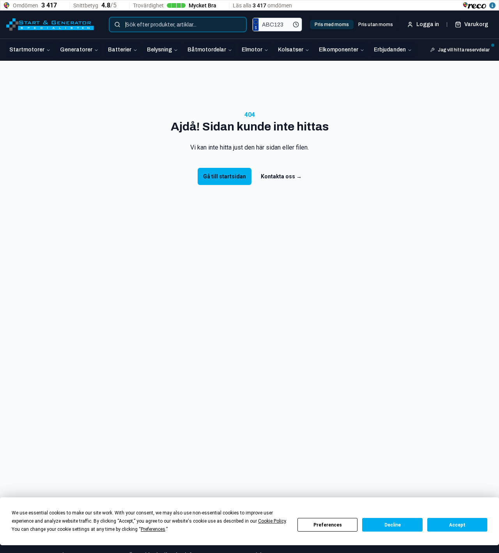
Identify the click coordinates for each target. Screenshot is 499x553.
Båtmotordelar (207, 50)
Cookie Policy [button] (272, 521)
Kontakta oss (281, 176)
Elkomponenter (338, 50)
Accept (457, 525)
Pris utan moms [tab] (375, 24)
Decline (392, 525)
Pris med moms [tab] (332, 24)
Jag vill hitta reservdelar (464, 50)
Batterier (119, 50)
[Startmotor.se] (50, 24)
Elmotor (252, 50)
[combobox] (178, 25)
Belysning (159, 50)
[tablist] (353, 25)
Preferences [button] (153, 529)
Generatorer (76, 50)
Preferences (327, 525)
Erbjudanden (390, 50)
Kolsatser (290, 50)
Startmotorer (26, 50)
